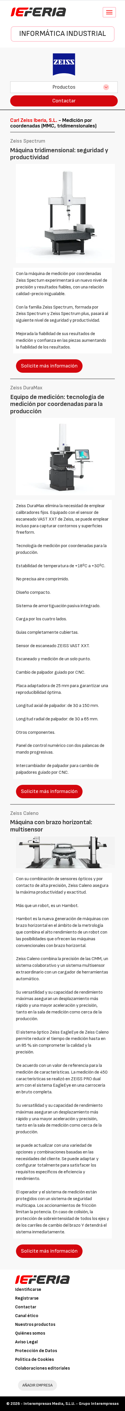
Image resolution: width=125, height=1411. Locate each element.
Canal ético (26, 1316)
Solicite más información (49, 366)
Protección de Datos (36, 1351)
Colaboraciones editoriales (42, 1368)
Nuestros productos (35, 1324)
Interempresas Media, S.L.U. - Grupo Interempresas (71, 1403)
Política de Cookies (34, 1359)
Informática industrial (62, 33)
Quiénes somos (30, 1333)
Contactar (64, 101)
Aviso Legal (26, 1342)
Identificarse (28, 1289)
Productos (64, 87)
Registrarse (27, 1298)
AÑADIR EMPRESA (37, 1385)
